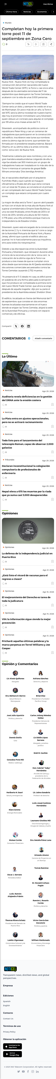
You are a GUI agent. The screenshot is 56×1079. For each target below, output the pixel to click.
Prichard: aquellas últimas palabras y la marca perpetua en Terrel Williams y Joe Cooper (26, 645)
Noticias (27, 12)
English (6, 1005)
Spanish (6, 1001)
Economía (42, 12)
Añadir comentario (43, 338)
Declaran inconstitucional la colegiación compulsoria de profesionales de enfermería (26, 469)
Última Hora (11, 12)
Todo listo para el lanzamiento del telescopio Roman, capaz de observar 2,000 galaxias (28, 444)
